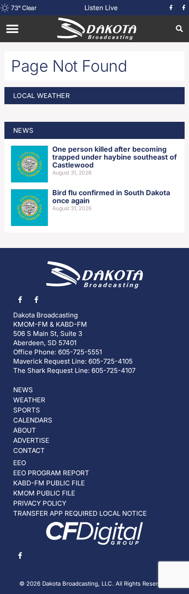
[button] (12, 29)
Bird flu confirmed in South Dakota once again (111, 196)
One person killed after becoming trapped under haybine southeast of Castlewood (114, 157)
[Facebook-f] (171, 8)
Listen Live (101, 8)
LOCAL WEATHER (41, 95)
